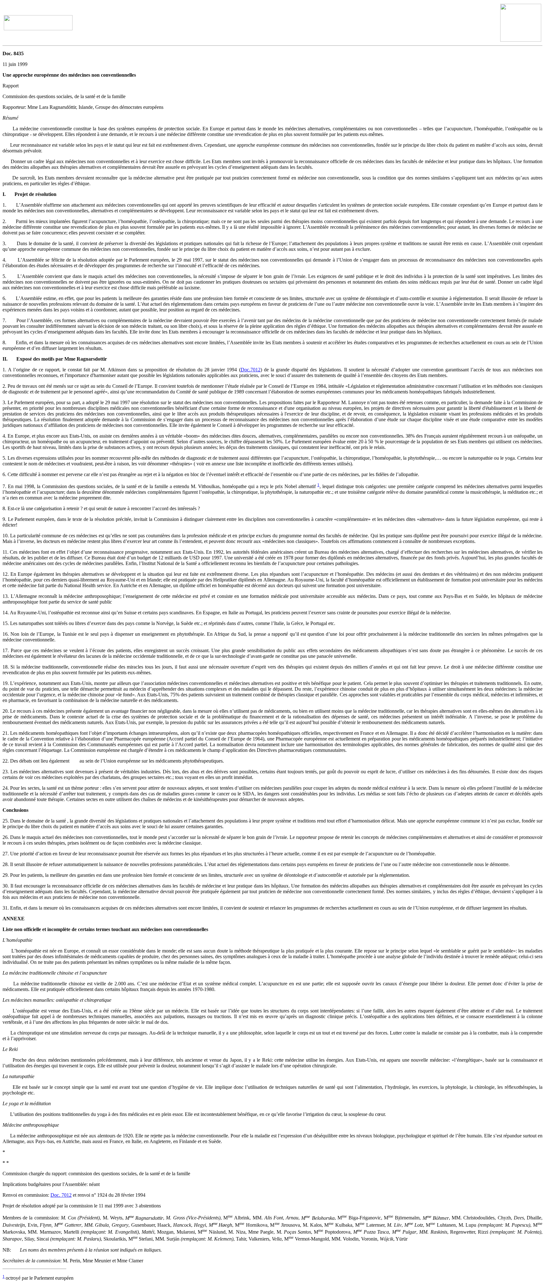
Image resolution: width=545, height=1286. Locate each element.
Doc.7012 (251, 369)
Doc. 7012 (61, 1195)
